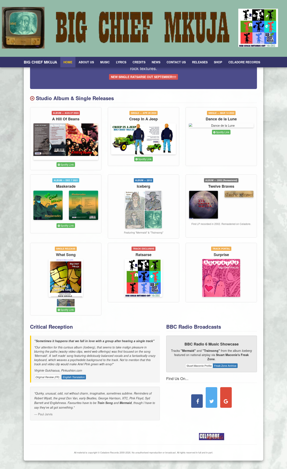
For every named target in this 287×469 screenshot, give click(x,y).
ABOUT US (86, 62)
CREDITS (139, 62)
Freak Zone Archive (225, 365)
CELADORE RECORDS (244, 62)
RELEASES (200, 62)
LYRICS (121, 62)
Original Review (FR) (47, 377)
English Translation (74, 377)
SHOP (218, 62)
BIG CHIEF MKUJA (40, 62)
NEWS (156, 62)
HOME (67, 62)
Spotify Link (67, 164)
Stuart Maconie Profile (199, 365)
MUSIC (105, 62)
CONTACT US (176, 62)
